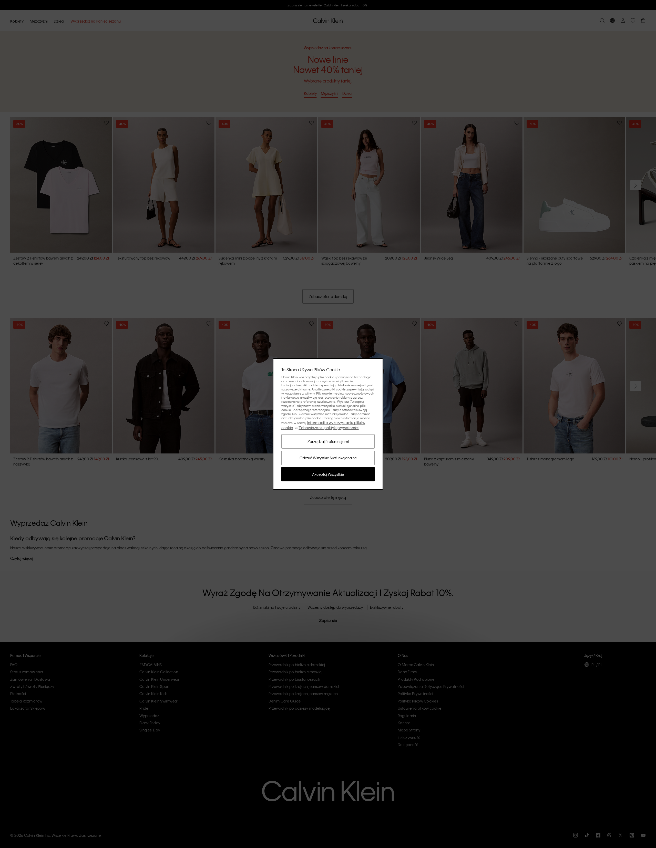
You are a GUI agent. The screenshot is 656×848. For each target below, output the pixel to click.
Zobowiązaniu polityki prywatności (328, 427)
